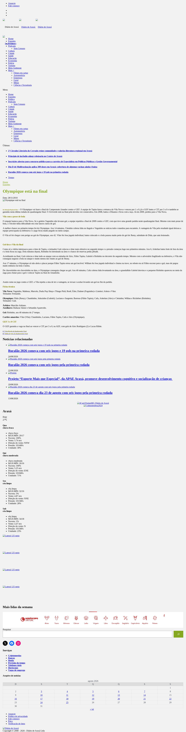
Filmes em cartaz (21, 73)
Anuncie (12, 3)
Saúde (10, 56)
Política (11, 43)
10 (41, 695)
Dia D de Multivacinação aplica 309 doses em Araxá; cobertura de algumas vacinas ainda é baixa (52, 167)
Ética (10, 721)
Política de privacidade (18, 716)
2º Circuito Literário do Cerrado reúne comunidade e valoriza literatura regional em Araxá (50, 151)
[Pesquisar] (178, 634)
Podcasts (12, 46)
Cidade (11, 53)
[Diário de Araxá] (35, 27)
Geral (16, 80)
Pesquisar (7, 629)
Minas (16, 83)
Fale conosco (13, 6)
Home (5, 182)
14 (145, 695)
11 (67, 695)
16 (16, 699)
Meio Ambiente (15, 68)
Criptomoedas (14, 655)
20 (119, 699)
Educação (12, 58)
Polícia (11, 63)
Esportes (12, 41)
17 (41, 699)
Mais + (11, 70)
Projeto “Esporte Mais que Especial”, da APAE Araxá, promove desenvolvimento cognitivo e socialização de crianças (90, 378)
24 (41, 702)
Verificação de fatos (16, 723)
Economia (12, 61)
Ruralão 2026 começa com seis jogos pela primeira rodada (48, 364)
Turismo (11, 65)
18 (67, 699)
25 (67, 702)
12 (93, 695)
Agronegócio (19, 75)
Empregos (18, 78)
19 (93, 699)
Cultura (11, 51)
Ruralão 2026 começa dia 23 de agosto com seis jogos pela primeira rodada (60, 392)
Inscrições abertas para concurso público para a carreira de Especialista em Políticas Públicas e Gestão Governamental (62, 161)
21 (145, 699)
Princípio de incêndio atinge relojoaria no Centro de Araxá (35, 156)
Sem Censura (19, 48)
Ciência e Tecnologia (23, 85)
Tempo (11, 177)
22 (170, 699)
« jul (92, 709)
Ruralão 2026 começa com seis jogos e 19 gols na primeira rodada (38, 172)
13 (119, 695)
